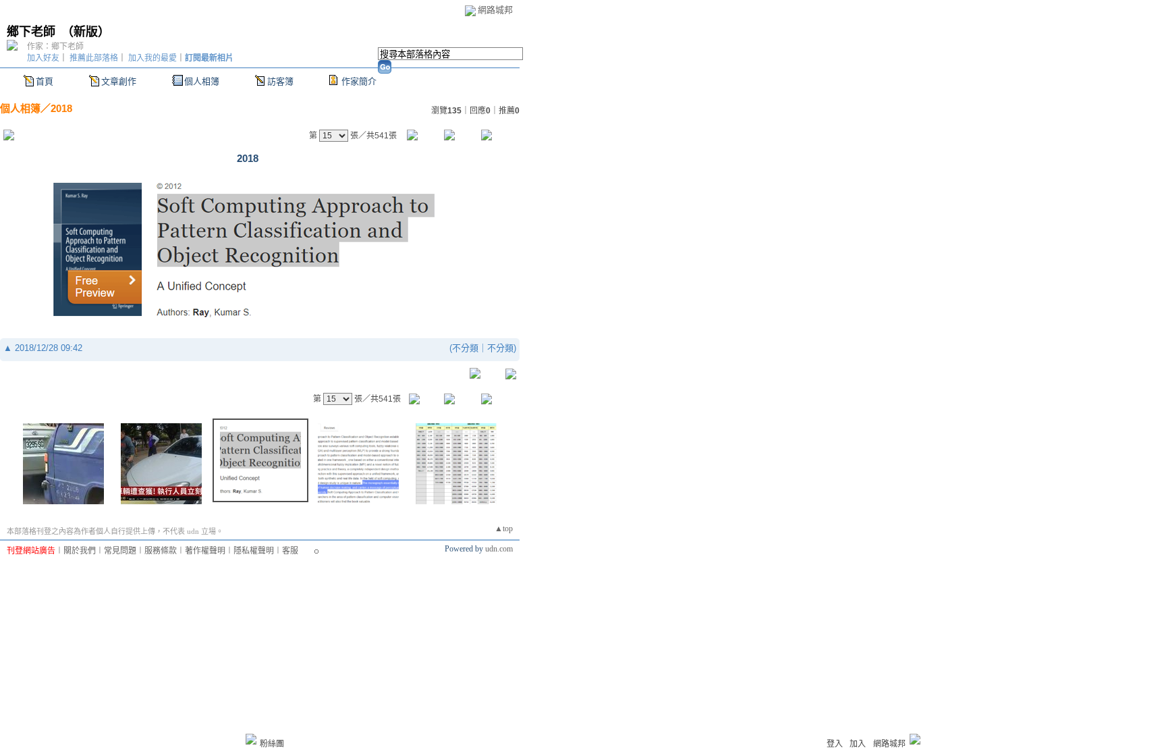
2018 (61, 108)
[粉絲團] (251, 739)
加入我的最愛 (152, 58)
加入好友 (43, 58)
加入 (858, 744)
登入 (835, 744)
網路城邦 (495, 10)
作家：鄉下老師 (55, 46)
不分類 (465, 348)
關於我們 (79, 551)
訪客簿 (280, 81)
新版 (86, 31)
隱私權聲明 (253, 551)
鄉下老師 (31, 31)
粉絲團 (272, 744)
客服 (290, 551)
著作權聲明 (205, 551)
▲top (504, 528)
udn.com (499, 549)
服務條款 (160, 551)
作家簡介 (359, 81)
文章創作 (118, 81)
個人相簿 (201, 81)
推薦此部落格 (94, 58)
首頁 (44, 81)
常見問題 (120, 551)
